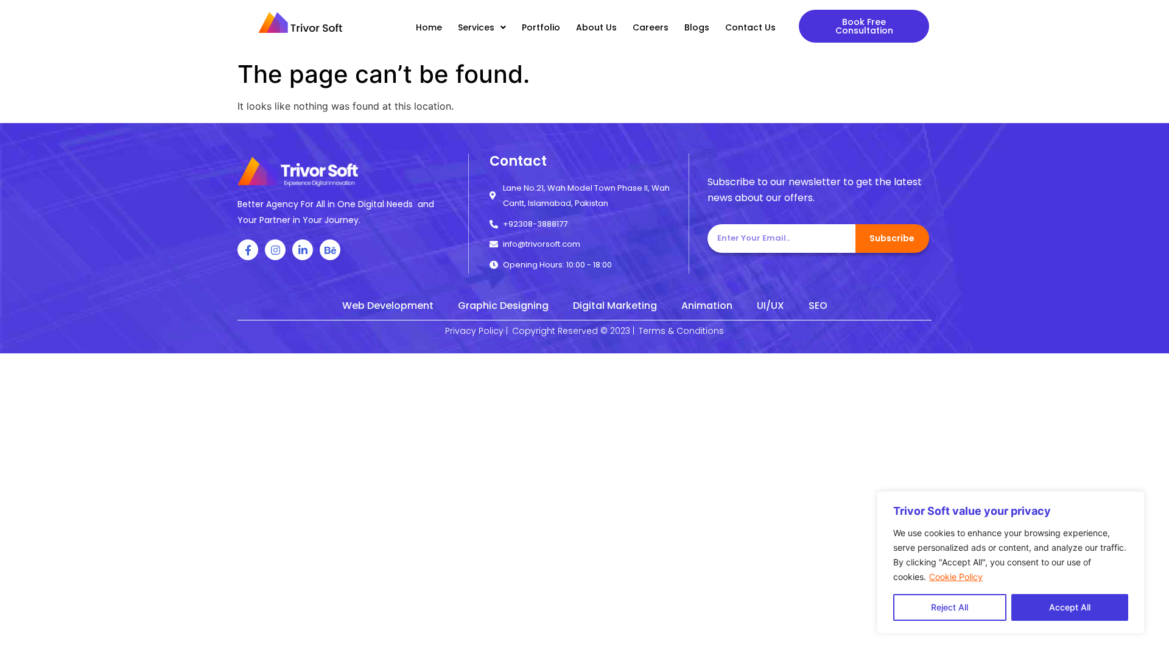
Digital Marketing (615, 306)
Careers (651, 27)
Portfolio (541, 27)
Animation (706, 306)
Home (429, 27)
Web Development (388, 306)
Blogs (696, 27)
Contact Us (750, 27)
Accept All (1069, 607)
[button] (864, 26)
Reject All (949, 607)
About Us (596, 27)
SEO (818, 306)
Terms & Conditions (681, 331)
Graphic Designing (503, 306)
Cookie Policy (956, 576)
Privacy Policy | (476, 331)
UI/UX (770, 306)
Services (476, 27)
